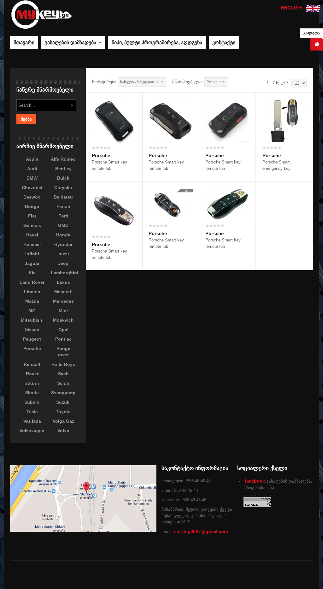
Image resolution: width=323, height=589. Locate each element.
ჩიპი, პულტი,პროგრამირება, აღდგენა (157, 42)
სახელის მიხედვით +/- (140, 82)
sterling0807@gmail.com (201, 531)
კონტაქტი (223, 42)
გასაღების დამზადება (70, 42)
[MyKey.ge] (41, 14)
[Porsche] (114, 120)
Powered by (284, 575)
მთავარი (24, 42)
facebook (255, 481)
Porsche (101, 155)
